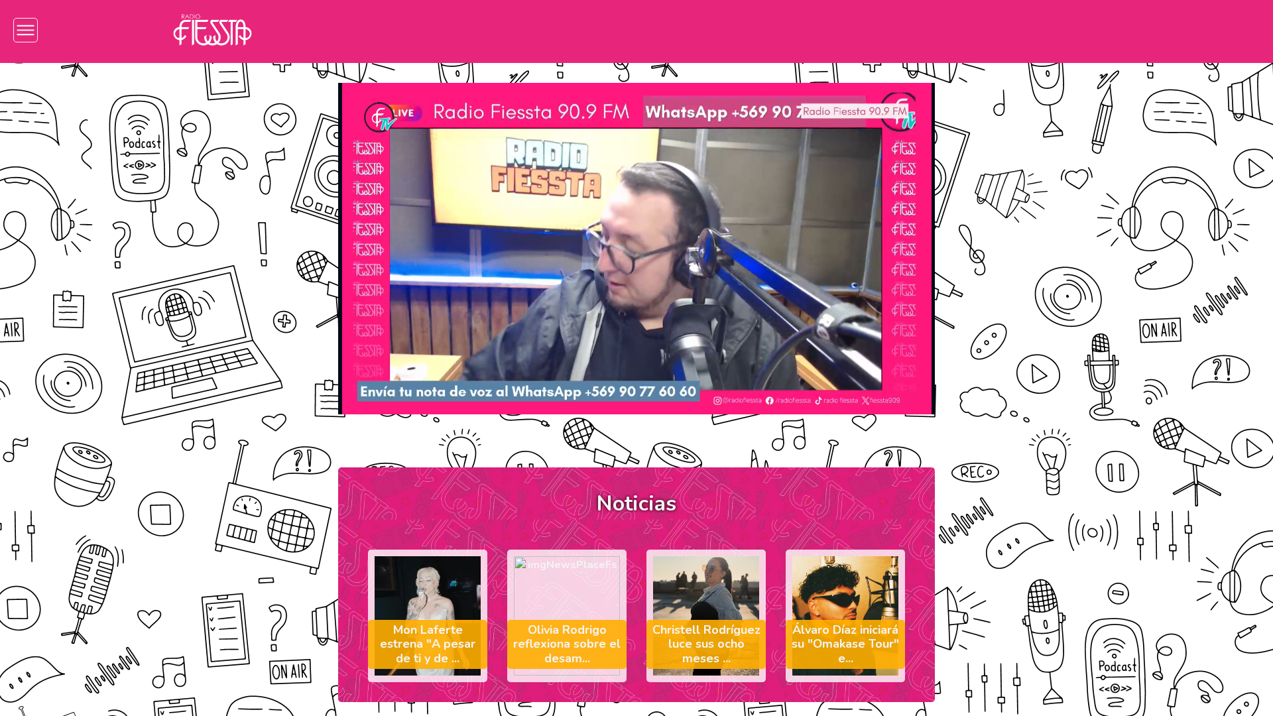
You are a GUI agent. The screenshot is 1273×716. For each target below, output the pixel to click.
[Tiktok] (1018, 30)
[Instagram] (938, 30)
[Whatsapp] (1097, 30)
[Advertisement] (95, 274)
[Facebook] (978, 30)
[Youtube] (1057, 30)
